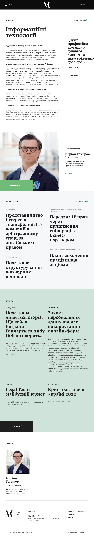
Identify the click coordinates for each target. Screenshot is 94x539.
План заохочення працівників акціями (69, 260)
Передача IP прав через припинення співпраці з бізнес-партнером (69, 228)
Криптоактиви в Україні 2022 (66, 391)
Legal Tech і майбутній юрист (25, 391)
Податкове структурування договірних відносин (24, 269)
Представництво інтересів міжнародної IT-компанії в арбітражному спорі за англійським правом (24, 231)
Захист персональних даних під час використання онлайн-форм (64, 321)
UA (81, 5)
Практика (9, 20)
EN (84, 5)
